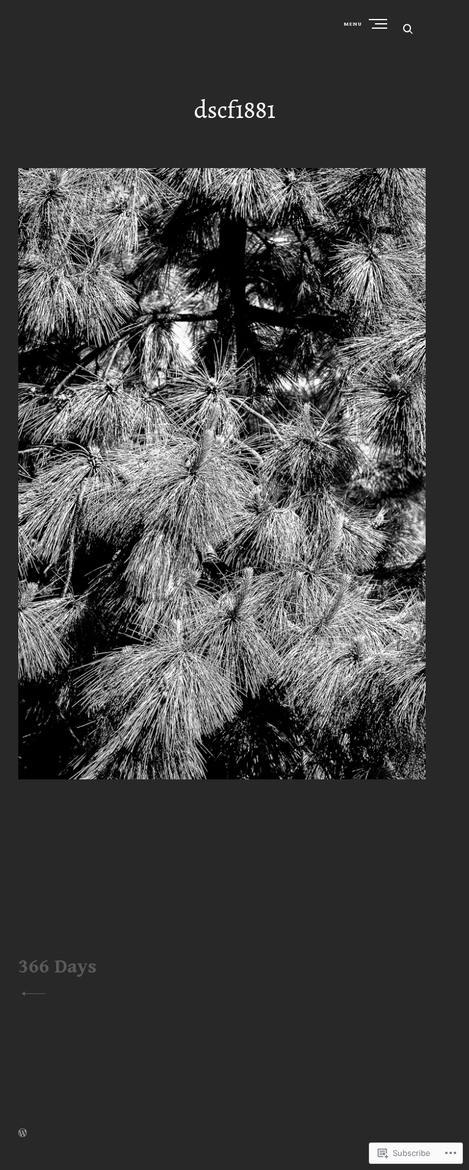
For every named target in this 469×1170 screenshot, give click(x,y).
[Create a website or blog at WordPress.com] (22, 1134)
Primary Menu (379, 23)
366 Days (57, 966)
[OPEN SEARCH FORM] (408, 28)
